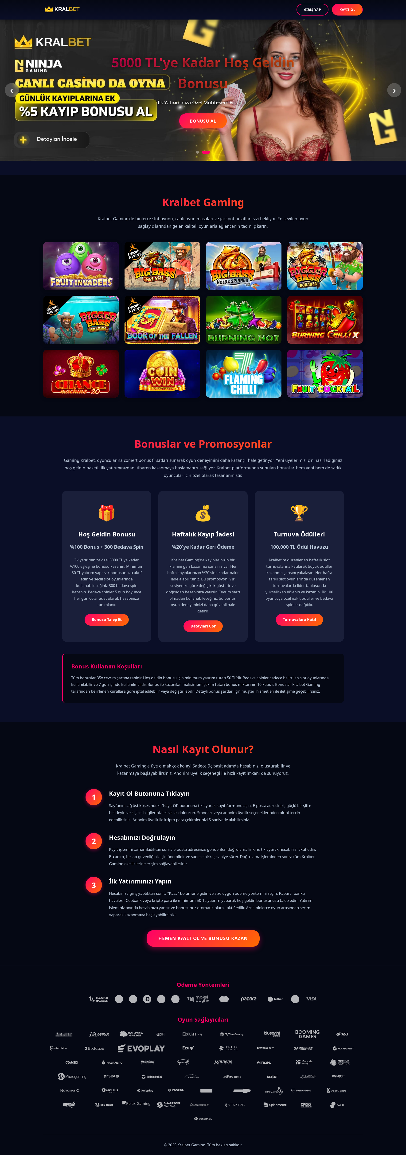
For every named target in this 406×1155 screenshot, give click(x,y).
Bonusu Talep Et (107, 619)
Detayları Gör (203, 626)
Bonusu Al (203, 121)
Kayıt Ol (347, 9)
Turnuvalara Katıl (299, 619)
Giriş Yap (312, 9)
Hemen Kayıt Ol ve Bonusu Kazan (203, 938)
